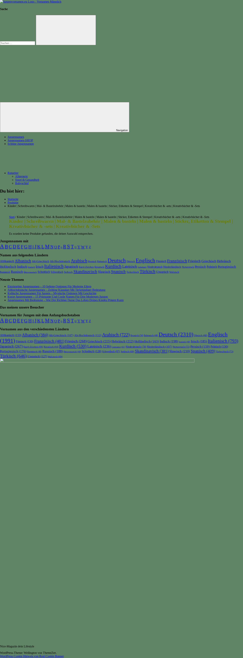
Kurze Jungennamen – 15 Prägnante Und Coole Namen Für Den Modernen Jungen (58, 296)
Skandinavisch (85, 271)
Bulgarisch (102, 261)
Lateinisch (129, 266)
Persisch (200, 266)
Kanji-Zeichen (86, 266)
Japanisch (71, 266)
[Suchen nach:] (18, 43)
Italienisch (54, 266)
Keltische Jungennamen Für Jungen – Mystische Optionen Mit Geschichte (52, 293)
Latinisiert (142, 267)
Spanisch (118, 271)
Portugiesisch (227, 266)
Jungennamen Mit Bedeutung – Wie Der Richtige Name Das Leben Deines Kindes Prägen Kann (66, 300)
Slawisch (104, 272)
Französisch (177, 260)
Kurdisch (113, 266)
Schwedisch (57, 271)
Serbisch (68, 272)
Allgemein (21, 176)
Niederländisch (172, 266)
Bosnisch (92, 261)
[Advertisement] (121, 73)
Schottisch (44, 271)
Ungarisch (162, 271)
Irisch (39, 266)
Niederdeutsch (155, 266)
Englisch (145, 260)
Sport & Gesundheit (27, 179)
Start (12, 217)
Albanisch (23, 261)
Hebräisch (224, 261)
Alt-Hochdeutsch (60, 261)
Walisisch (174, 272)
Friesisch (194, 261)
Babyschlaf (22, 183)
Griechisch (208, 261)
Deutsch (117, 260)
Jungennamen (16, 137)
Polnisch (212, 266)
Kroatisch (99, 267)
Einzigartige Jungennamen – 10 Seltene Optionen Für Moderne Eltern (49, 286)
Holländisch (8, 266)
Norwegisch (188, 266)
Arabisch (79, 260)
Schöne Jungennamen (21, 143)
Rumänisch (5, 272)
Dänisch (131, 261)
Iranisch (31, 267)
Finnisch (161, 261)
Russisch (17, 272)
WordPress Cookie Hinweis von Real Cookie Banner (32, 656)
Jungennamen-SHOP (20, 140)
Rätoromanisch (30, 272)
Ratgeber (13, 173)
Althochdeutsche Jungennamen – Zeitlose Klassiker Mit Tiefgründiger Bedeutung (56, 289)
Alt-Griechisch (40, 261)
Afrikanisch (7, 261)
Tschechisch (132, 272)
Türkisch (147, 271)
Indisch (22, 266)
